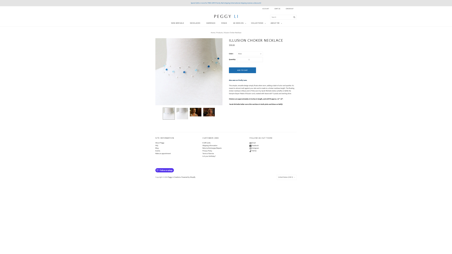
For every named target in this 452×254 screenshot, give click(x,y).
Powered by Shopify (188, 177)
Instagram (255, 148)
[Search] (294, 17)
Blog (157, 148)
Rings (224, 23)
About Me (275, 23)
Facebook (255, 145)
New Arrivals (177, 23)
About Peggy (159, 143)
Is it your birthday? (209, 156)
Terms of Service (208, 153)
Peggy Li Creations (174, 177)
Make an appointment (163, 153)
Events (157, 151)
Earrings (210, 23)
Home (213, 33)
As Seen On (238, 23)
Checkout (290, 9)
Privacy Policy (207, 151)
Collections (257, 23)
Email (253, 143)
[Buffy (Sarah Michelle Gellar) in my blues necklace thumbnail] (196, 112)
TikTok (253, 151)
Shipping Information (209, 145)
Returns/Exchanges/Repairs (212, 148)
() (277, 9)
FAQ (156, 145)
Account (265, 9)
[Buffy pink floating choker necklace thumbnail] (209, 112)
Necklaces (195, 23)
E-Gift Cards (206, 143)
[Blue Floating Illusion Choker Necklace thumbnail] (169, 114)
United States (285, 177)
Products (219, 33)
